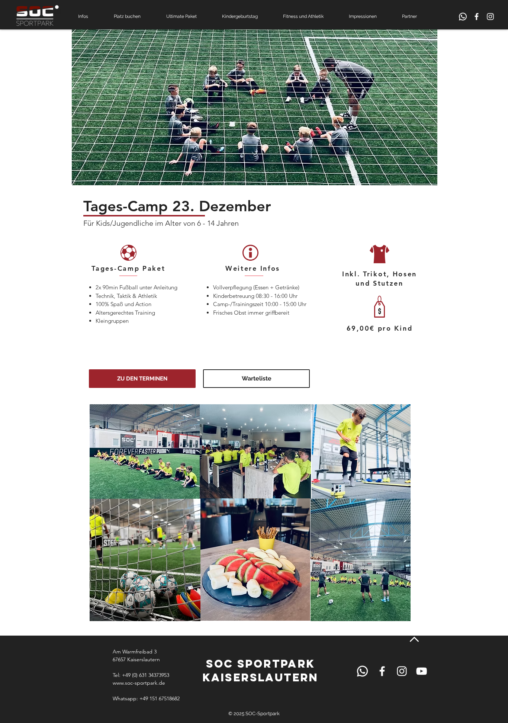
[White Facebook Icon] (476, 16)
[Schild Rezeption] (462, 16)
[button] (90, 16)
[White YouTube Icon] (421, 671)
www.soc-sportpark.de (139, 682)
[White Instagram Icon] (490, 16)
